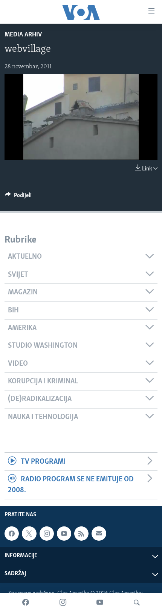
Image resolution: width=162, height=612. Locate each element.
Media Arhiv (23, 35)
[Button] (18, 197)
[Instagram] (63, 602)
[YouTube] (100, 602)
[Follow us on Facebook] (12, 533)
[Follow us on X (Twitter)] (29, 533)
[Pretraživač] (136, 602)
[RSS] (81, 533)
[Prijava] (99, 533)
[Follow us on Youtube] (64, 533)
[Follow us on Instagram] (47, 533)
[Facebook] (25, 602)
